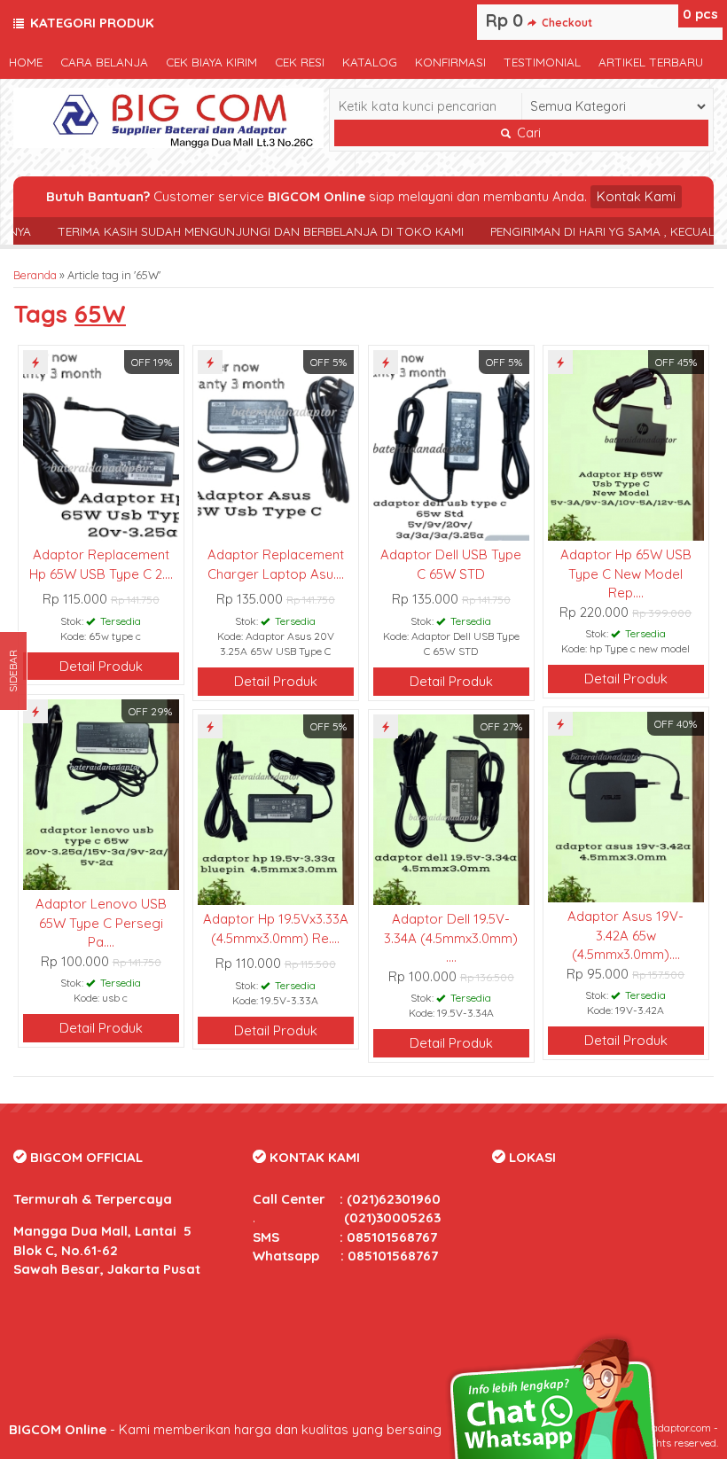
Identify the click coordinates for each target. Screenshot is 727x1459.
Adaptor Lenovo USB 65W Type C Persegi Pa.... (101, 922)
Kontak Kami (636, 196)
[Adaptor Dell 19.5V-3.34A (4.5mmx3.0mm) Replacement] (451, 808)
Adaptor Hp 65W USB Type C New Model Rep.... (626, 573)
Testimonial (542, 61)
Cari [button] (527, 133)
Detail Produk (101, 666)
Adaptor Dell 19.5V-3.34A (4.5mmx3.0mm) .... (451, 937)
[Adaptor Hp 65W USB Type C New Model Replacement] (626, 443)
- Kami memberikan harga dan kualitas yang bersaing (225, 1429)
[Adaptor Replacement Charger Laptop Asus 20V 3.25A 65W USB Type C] (276, 443)
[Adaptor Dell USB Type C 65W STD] (451, 443)
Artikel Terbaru (650, 61)
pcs (700, 13)
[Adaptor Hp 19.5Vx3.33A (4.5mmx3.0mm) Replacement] (276, 808)
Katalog (369, 61)
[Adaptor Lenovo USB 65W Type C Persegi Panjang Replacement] (101, 792)
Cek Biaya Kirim (211, 61)
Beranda (35, 275)
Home (26, 61)
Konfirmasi (450, 61)
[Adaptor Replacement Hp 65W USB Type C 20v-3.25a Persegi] (101, 443)
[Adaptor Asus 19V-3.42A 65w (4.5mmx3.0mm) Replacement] (626, 805)
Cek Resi (299, 61)
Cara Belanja (104, 61)
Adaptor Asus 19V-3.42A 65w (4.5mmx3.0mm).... (625, 935)
